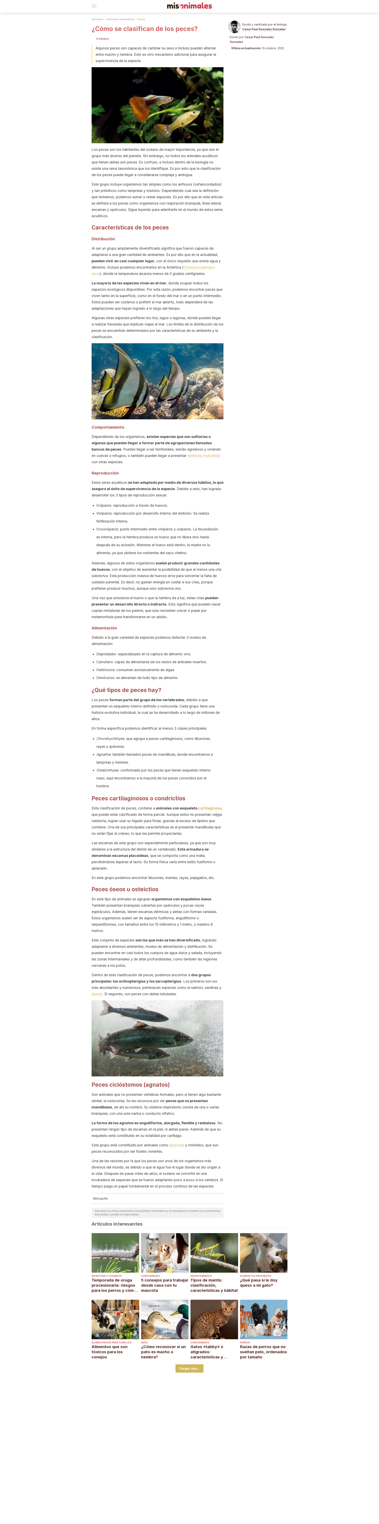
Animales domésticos (120, 19)
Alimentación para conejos (111, 1342)
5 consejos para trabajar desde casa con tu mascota (164, 1285)
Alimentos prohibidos (255, 1275)
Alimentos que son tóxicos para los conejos (110, 1351)
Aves (144, 1342)
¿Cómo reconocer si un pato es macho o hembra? (163, 1351)
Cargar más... (189, 1368)
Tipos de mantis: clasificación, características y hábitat (214, 1285)
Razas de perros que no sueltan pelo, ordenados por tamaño (263, 1351)
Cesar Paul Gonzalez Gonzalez (264, 29)
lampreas (176, 1145)
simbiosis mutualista (203, 456)
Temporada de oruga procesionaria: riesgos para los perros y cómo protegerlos (114, 1285)
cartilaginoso (209, 808)
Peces (141, 19)
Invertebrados (201, 1275)
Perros (245, 1342)
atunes (97, 994)
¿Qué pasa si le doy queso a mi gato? (259, 1283)
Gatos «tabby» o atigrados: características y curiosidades (206, 1352)
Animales (97, 19)
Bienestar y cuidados (107, 1275)
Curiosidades (150, 1275)
